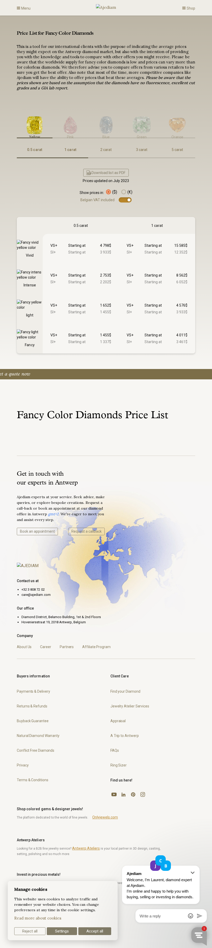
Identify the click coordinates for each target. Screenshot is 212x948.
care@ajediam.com (36, 595)
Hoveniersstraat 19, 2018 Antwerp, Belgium (53, 622)
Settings (62, 931)
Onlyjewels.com (105, 817)
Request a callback (86, 531)
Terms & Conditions (32, 780)
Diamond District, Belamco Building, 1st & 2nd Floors (61, 617)
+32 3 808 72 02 (33, 589)
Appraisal (118, 721)
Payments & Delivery (33, 691)
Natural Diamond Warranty (38, 736)
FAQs (114, 750)
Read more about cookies (37, 918)
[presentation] (16, 122)
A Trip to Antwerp (124, 736)
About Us (24, 647)
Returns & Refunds (32, 706)
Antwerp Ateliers (86, 848)
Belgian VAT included (97, 200)
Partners (67, 647)
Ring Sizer (118, 765)
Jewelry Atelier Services (129, 706)
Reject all (29, 931)
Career (45, 647)
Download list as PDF (108, 173)
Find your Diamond (125, 691)
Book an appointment (37, 531)
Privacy (22, 765)
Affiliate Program (96, 647)
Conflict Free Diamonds (35, 750)
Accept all (94, 931)
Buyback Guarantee (33, 721)
